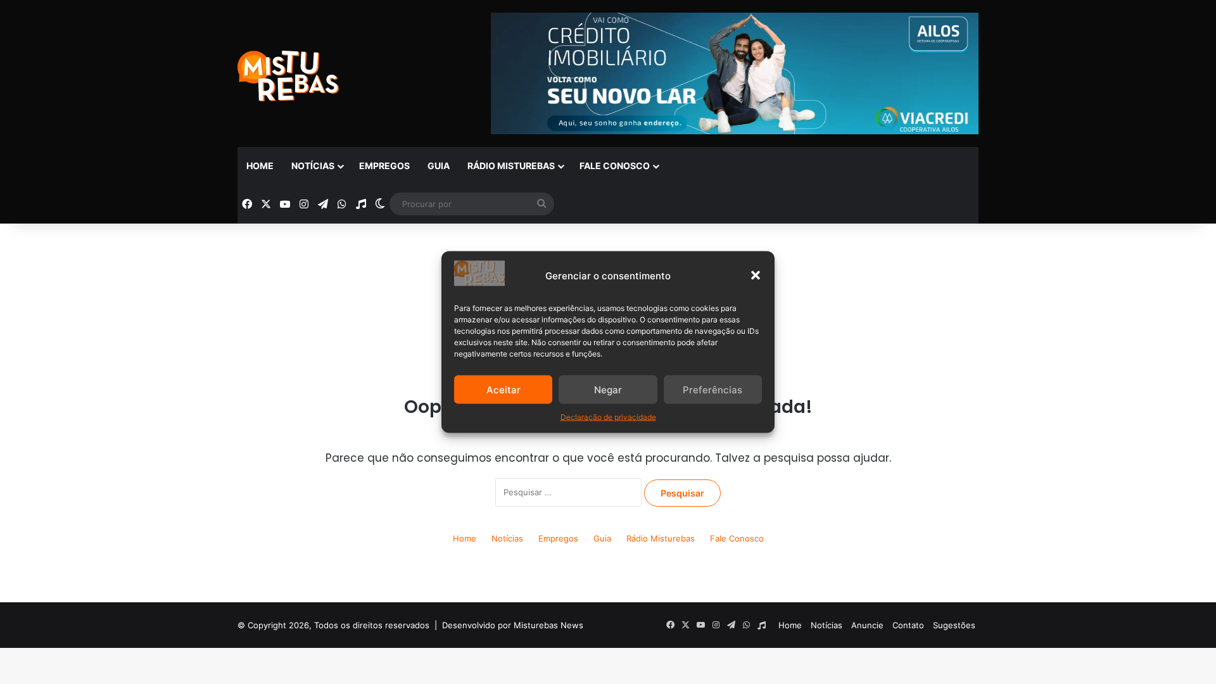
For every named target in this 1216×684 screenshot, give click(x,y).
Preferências (712, 389)
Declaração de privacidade (608, 417)
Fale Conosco (615, 165)
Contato (908, 625)
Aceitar (503, 389)
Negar (608, 389)
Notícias (312, 165)
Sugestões (954, 625)
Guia (439, 165)
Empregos (384, 165)
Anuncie (867, 625)
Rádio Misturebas (511, 165)
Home (260, 165)
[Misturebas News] (288, 76)
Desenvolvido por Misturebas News (512, 625)
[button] (755, 275)
